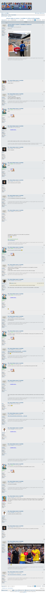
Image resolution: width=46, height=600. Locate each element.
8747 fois (5, 34)
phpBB (25, 591)
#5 (8, 127)
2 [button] (36, 20)
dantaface (3, 97)
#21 (8, 414)
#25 (8, 482)
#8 (8, 181)
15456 (3, 405)
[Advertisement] (26, 70)
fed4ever (12, 109)
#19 (8, 381)
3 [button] (37, 20)
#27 (8, 512)
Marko (3, 403)
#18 (8, 364)
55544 (3, 118)
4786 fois (3, 35)
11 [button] (42, 20)
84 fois (5, 157)
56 (5, 503)
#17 (8, 349)
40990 (3, 518)
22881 (3, 132)
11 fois (5, 506)
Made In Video (17, 591)
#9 (8, 196)
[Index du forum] (16, 6)
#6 (8, 148)
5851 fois (5, 408)
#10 (8, 211)
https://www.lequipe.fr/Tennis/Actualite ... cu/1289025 (17, 351)
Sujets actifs (9, 16)
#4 (8, 109)
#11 (8, 248)
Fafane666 (3, 516)
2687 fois (3, 122)
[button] (33, 20)
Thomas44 (12, 497)
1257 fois (5, 437)
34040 (3, 31)
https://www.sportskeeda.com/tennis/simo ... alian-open (17, 415)
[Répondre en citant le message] (42, 25)
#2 (8, 81)
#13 (8, 280)
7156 (2, 187)
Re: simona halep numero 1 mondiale (15, 80)
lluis (11, 81)
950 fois (3, 90)
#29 (8, 542)
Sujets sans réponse (4, 16)
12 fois (3, 507)
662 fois (5, 175)
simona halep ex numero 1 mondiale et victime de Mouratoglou (23, 18)
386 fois (5, 135)
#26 (8, 497)
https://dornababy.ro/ (11, 240)
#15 (8, 317)
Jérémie (3, 152)
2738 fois (3, 409)
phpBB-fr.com (24, 592)
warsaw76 (3, 283)
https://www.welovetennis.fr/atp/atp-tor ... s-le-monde (17, 574)
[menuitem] (8, 13)
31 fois (3, 290)
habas (12, 127)
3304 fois (3, 439)
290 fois (3, 159)
